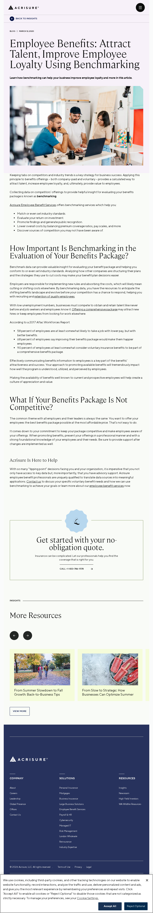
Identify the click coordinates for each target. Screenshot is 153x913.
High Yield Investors (128, 798)
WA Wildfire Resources (130, 804)
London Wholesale (68, 836)
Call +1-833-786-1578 (72, 568)
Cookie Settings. (88, 898)
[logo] (23, 7)
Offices (13, 809)
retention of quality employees (54, 296)
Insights (123, 788)
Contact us (33, 481)
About (13, 788)
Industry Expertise (68, 847)
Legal (88, 867)
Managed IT (65, 825)
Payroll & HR (65, 814)
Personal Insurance (68, 788)
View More (19, 711)
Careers (13, 793)
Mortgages (64, 793)
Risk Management (68, 831)
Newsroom (124, 793)
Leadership (15, 798)
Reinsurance (65, 841)
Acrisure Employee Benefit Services (33, 205)
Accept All (110, 906)
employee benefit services (106, 486)
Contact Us (15, 814)
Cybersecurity (66, 820)
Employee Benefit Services (72, 809)
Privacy (78, 867)
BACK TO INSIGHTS (26, 18)
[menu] (140, 7)
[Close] (147, 880)
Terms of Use (64, 867)
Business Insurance (68, 798)
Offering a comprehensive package (95, 309)
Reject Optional (136, 906)
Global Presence (18, 804)
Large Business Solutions (71, 804)
